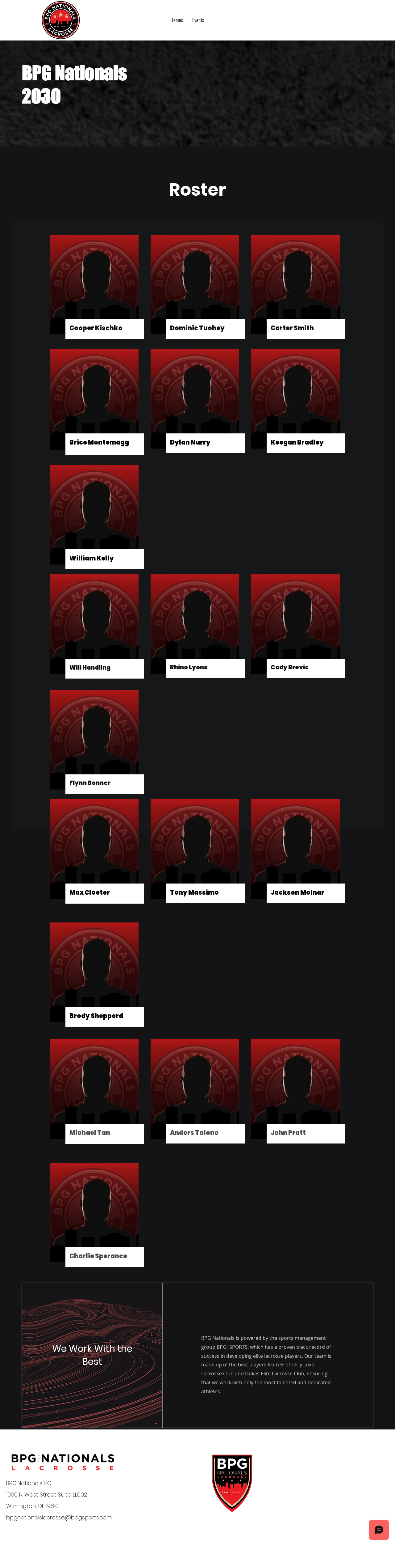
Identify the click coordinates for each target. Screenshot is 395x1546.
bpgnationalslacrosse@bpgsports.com (59, 1517)
